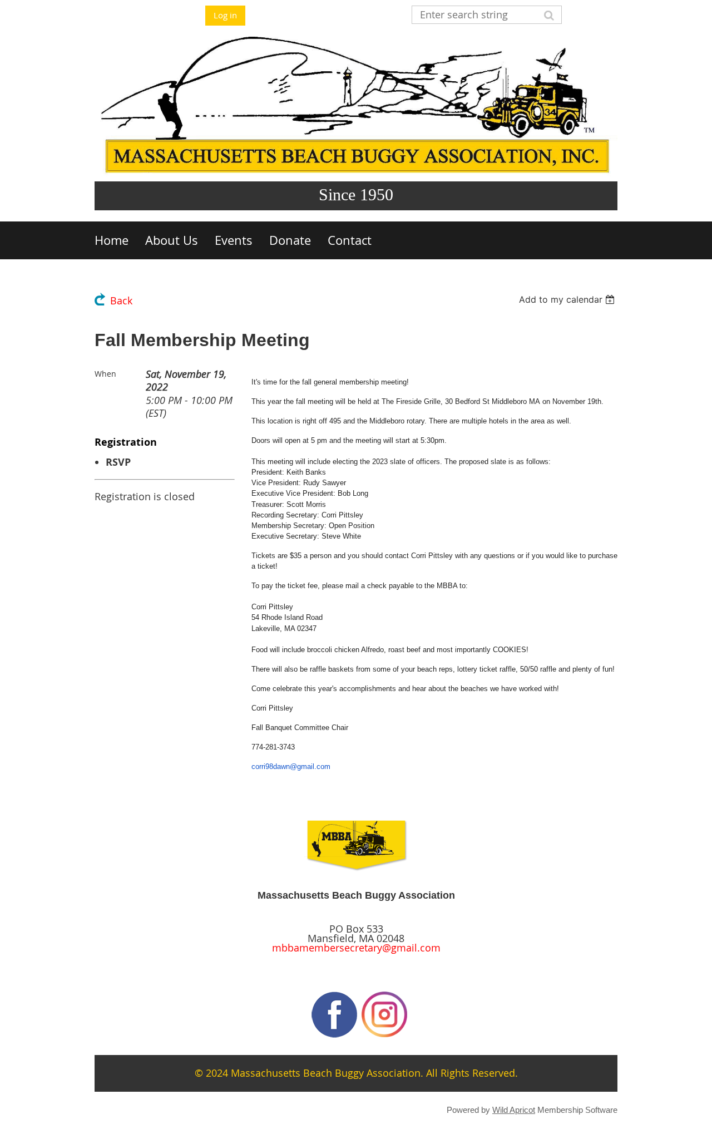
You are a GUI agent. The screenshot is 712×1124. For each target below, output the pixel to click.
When (105, 373)
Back (121, 300)
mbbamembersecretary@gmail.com (356, 947)
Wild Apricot (513, 1110)
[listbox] (568, 299)
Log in (225, 15)
